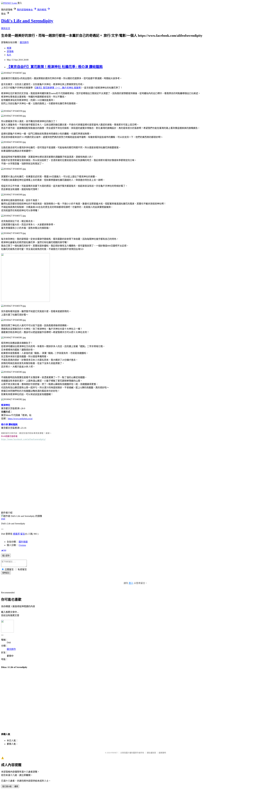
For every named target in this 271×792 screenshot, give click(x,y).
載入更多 (6, 556)
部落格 (10, 51)
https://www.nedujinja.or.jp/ (20, 418)
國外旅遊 (23, 542)
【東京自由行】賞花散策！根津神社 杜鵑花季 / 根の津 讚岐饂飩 (55, 67)
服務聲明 (162, 753)
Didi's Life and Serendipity (27, 20)
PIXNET (114, 753)
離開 (16, 786)
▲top (3, 550)
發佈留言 (6, 573)
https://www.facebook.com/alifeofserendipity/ (23, 439)
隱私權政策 (151, 753)
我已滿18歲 (7, 786)
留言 (22, 534)
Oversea (22, 545)
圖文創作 (24, 42)
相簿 (9, 48)
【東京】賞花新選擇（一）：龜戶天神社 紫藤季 (58, 87)
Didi (3, 519)
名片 (9, 55)
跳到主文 (5, 28)
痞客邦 (16, 534)
